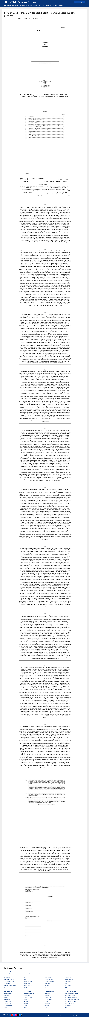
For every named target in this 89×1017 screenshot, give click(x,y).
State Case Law (28, 997)
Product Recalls (48, 999)
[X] (21, 1015)
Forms (9, 8)
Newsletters (48, 5)
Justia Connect (42, 1015)
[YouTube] (12, 1015)
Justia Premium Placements (71, 997)
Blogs (66, 983)
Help (60, 1015)
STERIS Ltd (23, 8)
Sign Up (82, 2)
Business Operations (49, 975)
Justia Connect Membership (71, 993)
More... (5, 987)
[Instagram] (16, 1015)
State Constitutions (29, 993)
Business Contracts (16, 8)
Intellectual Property (49, 979)
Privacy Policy (73, 1015)
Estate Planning (28, 981)
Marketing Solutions (58, 5)
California (26, 999)
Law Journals (68, 981)
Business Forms (48, 997)
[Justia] (10, 2)
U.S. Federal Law (8, 991)
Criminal (26, 975)
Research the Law (24, 5)
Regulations (7, 997)
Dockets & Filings (8, 1005)
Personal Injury (28, 985)
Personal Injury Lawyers (10, 985)
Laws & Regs (41, 5)
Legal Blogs (47, 995)
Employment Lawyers (9, 979)
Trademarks (47, 1003)
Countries (46, 1005)
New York (26, 1003)
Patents (46, 1001)
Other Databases (49, 991)
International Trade (49, 981)
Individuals (27, 971)
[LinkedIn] (10, 1015)
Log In (76, 2)
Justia (5, 8)
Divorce (26, 977)
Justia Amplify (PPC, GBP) (71, 1001)
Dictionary (67, 973)
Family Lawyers (7, 983)
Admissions (67, 975)
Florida (26, 1001)
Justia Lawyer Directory (70, 995)
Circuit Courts (7, 1001)
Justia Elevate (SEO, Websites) (72, 999)
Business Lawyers (8, 975)
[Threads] (18, 1015)
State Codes (27, 995)
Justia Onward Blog (69, 1003)
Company (56, 1015)
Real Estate (47, 983)
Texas (25, 1005)
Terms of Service (66, 1015)
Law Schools (33, 5)
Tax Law (46, 985)
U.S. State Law (28, 991)
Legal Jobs (47, 993)
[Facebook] (14, 1015)
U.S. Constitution (8, 993)
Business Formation (49, 973)
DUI (25, 979)
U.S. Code (6, 995)
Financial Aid (68, 977)
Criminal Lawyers (8, 977)
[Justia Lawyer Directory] (23, 1015)
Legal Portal (50, 1015)
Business (47, 971)
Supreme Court (8, 999)
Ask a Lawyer (15, 5)
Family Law (27, 983)
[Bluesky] (20, 1015)
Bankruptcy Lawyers (9, 973)
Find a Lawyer (7, 5)
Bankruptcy (27, 973)
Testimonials (68, 1005)
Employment (47, 977)
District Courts (7, 1003)
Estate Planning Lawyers (10, 981)
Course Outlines (69, 979)
